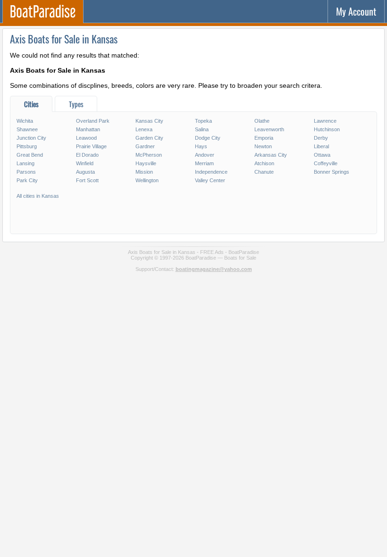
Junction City (31, 138)
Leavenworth (269, 129)
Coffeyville (325, 163)
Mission (144, 172)
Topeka (203, 121)
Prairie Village (91, 146)
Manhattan (88, 129)
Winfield (84, 163)
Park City (27, 180)
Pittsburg (27, 146)
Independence (211, 172)
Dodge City (207, 138)
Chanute (264, 172)
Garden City (149, 138)
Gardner (145, 146)
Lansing (25, 163)
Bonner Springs (331, 172)
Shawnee (27, 129)
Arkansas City (270, 155)
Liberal (321, 146)
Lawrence (325, 121)
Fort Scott (87, 180)
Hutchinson (327, 129)
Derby (321, 138)
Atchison (264, 163)
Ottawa (322, 155)
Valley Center (210, 180)
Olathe (261, 121)
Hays (201, 146)
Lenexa (143, 129)
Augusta (85, 172)
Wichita (25, 121)
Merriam (204, 163)
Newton (263, 146)
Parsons (26, 172)
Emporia (263, 138)
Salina (202, 129)
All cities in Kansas (38, 196)
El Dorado (87, 155)
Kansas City (149, 121)
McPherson (148, 155)
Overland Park (92, 121)
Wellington (147, 180)
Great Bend (30, 155)
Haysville (145, 163)
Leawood (86, 138)
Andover (204, 155)
